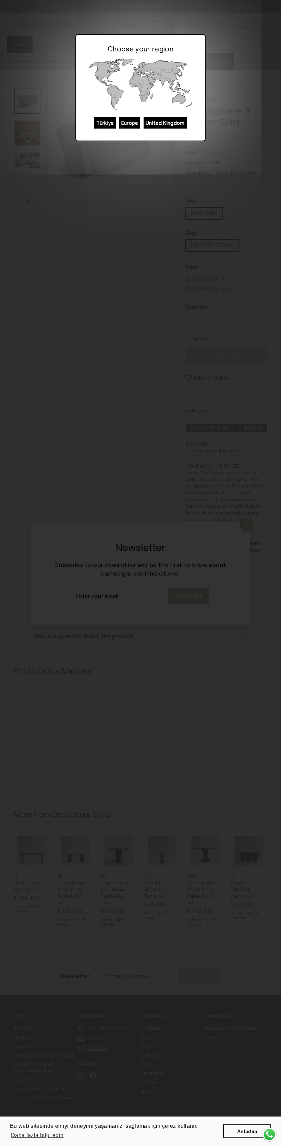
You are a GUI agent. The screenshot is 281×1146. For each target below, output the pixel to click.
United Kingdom (165, 123)
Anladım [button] (247, 1131)
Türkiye (104, 123)
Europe (129, 123)
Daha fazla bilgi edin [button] (37, 1135)
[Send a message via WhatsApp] (269, 1134)
